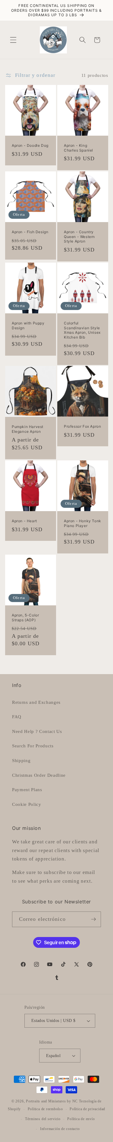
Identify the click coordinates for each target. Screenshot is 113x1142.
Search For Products (33, 745)
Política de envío (81, 1119)
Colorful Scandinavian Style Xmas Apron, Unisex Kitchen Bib (82, 330)
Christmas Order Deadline (39, 775)
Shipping (21, 760)
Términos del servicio (43, 1119)
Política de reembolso (45, 1109)
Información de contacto (60, 1129)
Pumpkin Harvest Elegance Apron (27, 429)
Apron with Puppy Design (28, 325)
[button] (13, 40)
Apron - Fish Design (30, 232)
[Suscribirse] (93, 919)
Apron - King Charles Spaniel (78, 147)
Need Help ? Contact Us (37, 731)
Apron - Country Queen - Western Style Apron (79, 236)
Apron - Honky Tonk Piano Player (82, 523)
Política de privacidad (87, 1109)
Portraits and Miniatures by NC (52, 1101)
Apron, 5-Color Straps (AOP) (25, 617)
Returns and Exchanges (36, 702)
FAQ (16, 716)
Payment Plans (27, 789)
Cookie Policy (26, 804)
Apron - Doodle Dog (30, 145)
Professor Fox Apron (82, 426)
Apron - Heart (24, 521)
